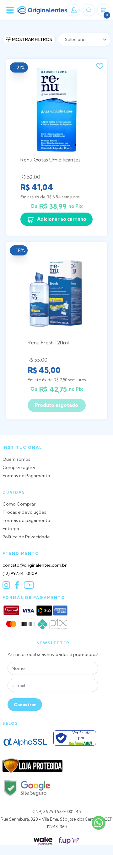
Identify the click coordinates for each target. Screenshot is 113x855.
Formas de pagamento (26, 520)
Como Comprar (19, 504)
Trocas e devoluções (24, 512)
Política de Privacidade (26, 537)
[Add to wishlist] (100, 66)
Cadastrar (25, 704)
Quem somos (16, 459)
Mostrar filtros (32, 39)
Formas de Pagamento (26, 475)
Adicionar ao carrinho (61, 219)
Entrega (11, 528)
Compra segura (19, 467)
